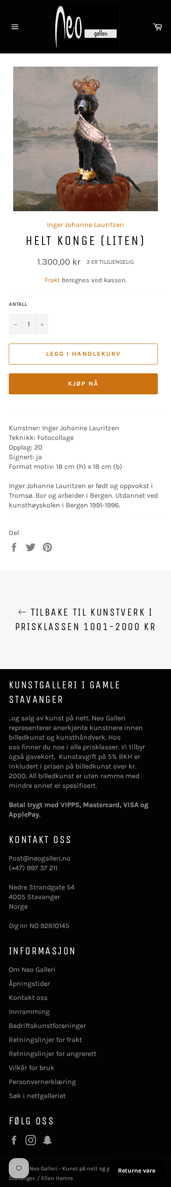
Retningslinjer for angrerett (52, 1053)
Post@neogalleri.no (40, 858)
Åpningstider (29, 983)
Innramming (29, 1011)
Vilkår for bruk (31, 1067)
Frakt (53, 280)
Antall (18, 304)
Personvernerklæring (42, 1081)
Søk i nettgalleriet (37, 1095)
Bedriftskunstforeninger (47, 1025)
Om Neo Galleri (32, 969)
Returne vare (136, 1170)
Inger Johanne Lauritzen (85, 224)
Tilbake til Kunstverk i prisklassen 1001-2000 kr (86, 619)
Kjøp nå (83, 383)
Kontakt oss (28, 997)
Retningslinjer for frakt (45, 1039)
